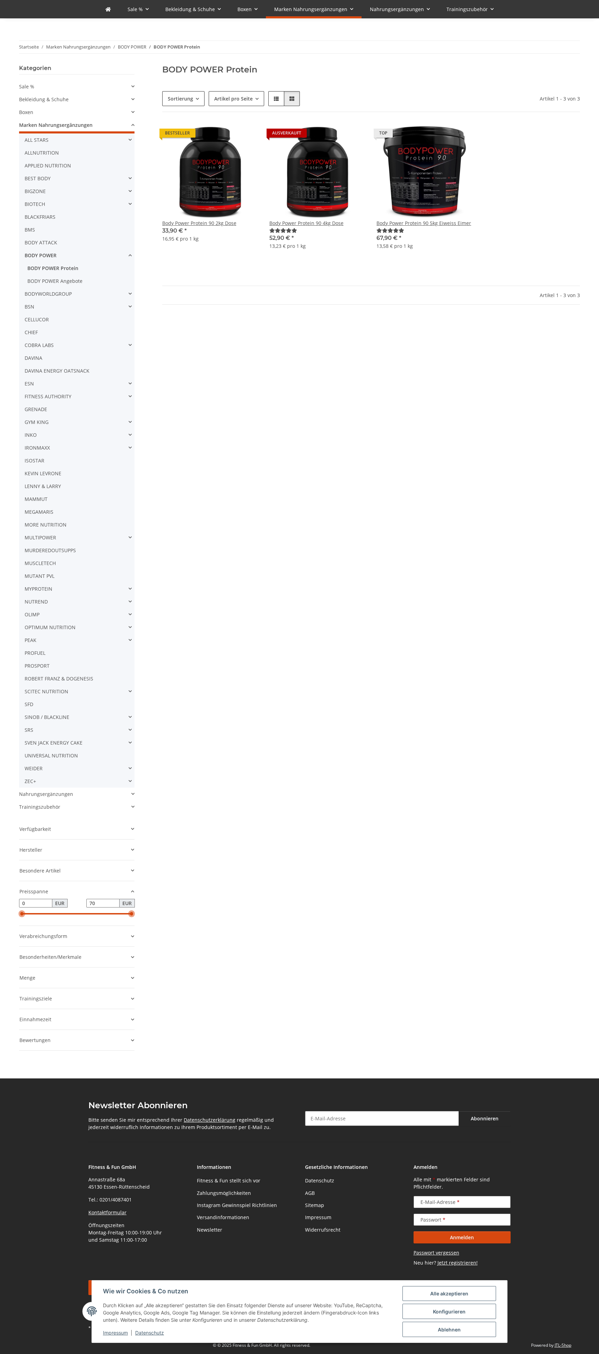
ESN (29, 383)
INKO (31, 435)
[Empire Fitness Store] (108, 9)
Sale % (26, 86)
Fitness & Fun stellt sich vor (228, 1180)
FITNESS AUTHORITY (48, 396)
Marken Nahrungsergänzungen (56, 125)
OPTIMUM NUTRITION (50, 627)
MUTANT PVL (39, 576)
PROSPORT (37, 665)
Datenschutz (149, 1333)
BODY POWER (41, 255)
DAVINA (33, 358)
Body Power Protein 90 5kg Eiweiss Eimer (423, 223)
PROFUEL (35, 653)
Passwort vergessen (436, 1252)
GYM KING (37, 422)
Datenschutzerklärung (209, 1120)
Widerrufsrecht (322, 1229)
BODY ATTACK (41, 242)
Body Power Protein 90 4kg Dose (306, 223)
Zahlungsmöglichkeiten (224, 1193)
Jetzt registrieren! (457, 1262)
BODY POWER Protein (52, 268)
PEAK (30, 640)
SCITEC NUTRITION (46, 691)
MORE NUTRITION (46, 524)
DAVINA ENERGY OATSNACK (57, 370)
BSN (29, 306)
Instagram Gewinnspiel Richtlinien (237, 1205)
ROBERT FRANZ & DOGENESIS (59, 678)
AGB (310, 1193)
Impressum (115, 1333)
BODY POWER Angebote (55, 281)
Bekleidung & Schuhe (44, 99)
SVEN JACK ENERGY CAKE (54, 742)
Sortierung (180, 98)
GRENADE (36, 409)
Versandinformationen (223, 1217)
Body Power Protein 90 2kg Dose (199, 223)
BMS (30, 229)
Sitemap (314, 1205)
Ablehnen (449, 1330)
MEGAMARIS (39, 512)
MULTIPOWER (40, 537)
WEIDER (34, 768)
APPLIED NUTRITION (48, 165)
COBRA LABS (39, 345)
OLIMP (32, 614)
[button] (276, 98)
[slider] (22, 913)
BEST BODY (38, 178)
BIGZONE (35, 191)
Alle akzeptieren (449, 1293)
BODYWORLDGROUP (48, 293)
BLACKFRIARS (40, 217)
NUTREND (36, 601)
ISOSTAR (34, 460)
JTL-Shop (563, 1345)
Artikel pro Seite (233, 98)
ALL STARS (37, 140)
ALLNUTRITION (42, 152)
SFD (29, 704)
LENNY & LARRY (43, 486)
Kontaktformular (107, 1212)
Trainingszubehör (39, 807)
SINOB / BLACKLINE (47, 717)
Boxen (26, 112)
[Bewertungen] (283, 230)
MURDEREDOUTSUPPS (50, 550)
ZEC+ (30, 781)
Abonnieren (484, 1118)
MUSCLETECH (40, 563)
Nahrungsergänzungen (46, 794)
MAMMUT (36, 499)
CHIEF (31, 332)
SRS (29, 730)
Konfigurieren (449, 1311)
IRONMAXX (37, 447)
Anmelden (462, 1237)
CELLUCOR (37, 319)
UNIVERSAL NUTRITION (51, 755)
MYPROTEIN (38, 588)
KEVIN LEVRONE (43, 473)
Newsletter (209, 1229)
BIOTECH (35, 204)
